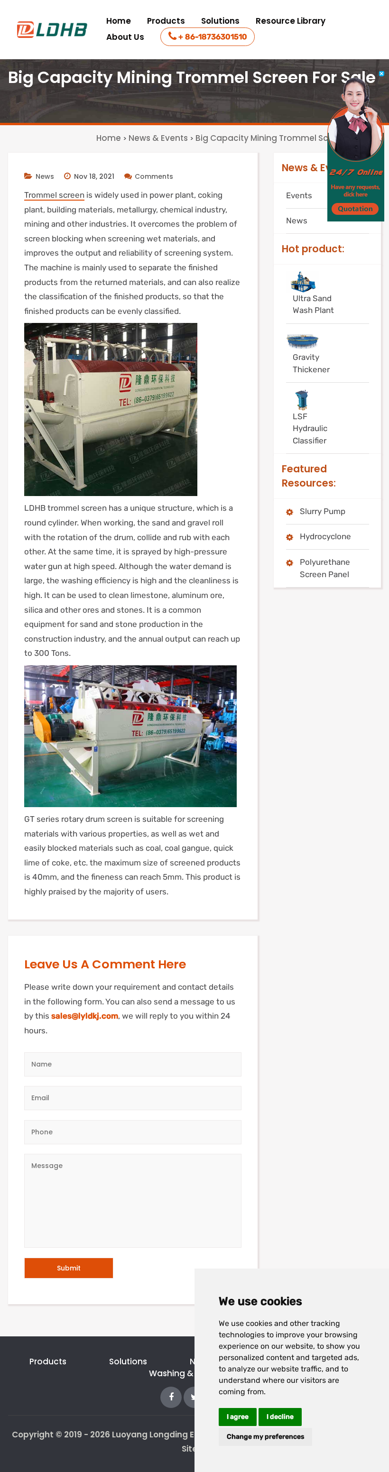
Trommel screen (54, 195)
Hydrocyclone (325, 536)
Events (299, 195)
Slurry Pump (322, 511)
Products (166, 21)
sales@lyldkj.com (84, 1016)
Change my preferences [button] (265, 1437)
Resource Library (290, 21)
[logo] (53, 30)
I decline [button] (280, 1417)
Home (118, 21)
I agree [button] (238, 1417)
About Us (125, 37)
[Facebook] (171, 1396)
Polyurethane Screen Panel (325, 568)
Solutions (220, 21)
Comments (154, 176)
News (45, 176)
